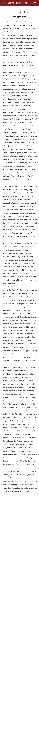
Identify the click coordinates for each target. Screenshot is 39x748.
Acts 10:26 (22, 438)
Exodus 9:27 (20, 142)
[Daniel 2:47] (36, 374)
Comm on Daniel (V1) (18, 3)
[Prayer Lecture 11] (2, 374)
